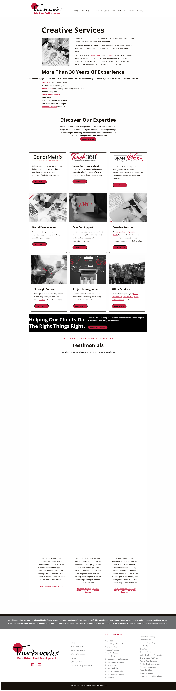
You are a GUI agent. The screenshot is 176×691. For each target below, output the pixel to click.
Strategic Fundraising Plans (151, 676)
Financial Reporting (147, 643)
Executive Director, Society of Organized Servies (88, 590)
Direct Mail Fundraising (114, 671)
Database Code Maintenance (116, 659)
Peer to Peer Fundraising (149, 661)
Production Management (150, 664)
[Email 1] (39, 664)
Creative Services (112, 650)
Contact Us (142, 11)
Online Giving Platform (149, 658)
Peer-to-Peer (128, 297)
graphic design (95, 55)
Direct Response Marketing (116, 674)
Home (75, 11)
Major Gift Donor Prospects (151, 655)
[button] (39, 182)
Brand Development (113, 647)
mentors (42, 300)
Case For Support (112, 653)
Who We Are (87, 11)
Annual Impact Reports (114, 644)
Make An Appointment (82, 665)
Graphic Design (146, 652)
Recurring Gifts (146, 670)
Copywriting (110, 656)
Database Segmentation (114, 662)
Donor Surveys (145, 640)
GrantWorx (144, 649)
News (131, 11)
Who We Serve (118, 11)
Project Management (148, 667)
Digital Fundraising (112, 668)
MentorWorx (145, 646)
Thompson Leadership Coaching (127, 591)
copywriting (109, 55)
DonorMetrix (110, 677)
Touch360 (109, 641)
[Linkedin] (32, 664)
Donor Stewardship (147, 637)
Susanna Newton (84, 589)
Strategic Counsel (147, 673)
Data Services (110, 665)
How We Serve (102, 11)
